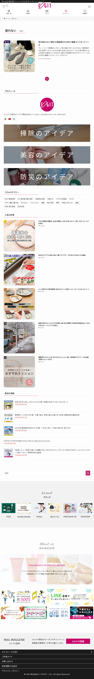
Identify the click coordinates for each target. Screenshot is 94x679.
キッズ (71, 199)
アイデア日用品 (61, 199)
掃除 (57, 203)
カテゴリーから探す (10, 651)
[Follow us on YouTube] (9, 119)
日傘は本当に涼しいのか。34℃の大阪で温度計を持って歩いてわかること (41, 402)
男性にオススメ (67, 203)
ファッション (34, 203)
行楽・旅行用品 (10, 206)
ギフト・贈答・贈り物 (11, 203)
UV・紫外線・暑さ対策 (25, 199)
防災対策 (21, 206)
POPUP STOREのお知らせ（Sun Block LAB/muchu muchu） (27, 441)
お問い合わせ (7, 661)
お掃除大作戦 (40, 199)
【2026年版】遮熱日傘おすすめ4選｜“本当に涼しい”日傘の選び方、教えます (43, 428)
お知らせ (50, 199)
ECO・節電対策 (10, 199)
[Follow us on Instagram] (14, 119)
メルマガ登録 (78, 641)
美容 (77, 203)
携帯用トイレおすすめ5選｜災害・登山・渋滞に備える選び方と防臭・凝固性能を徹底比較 (47, 415)
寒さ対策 (50, 203)
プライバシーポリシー (11, 670)
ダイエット (24, 203)
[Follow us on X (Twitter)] (5, 119)
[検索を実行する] (88, 473)
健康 (43, 203)
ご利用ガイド (7, 656)
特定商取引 (9, 666)
